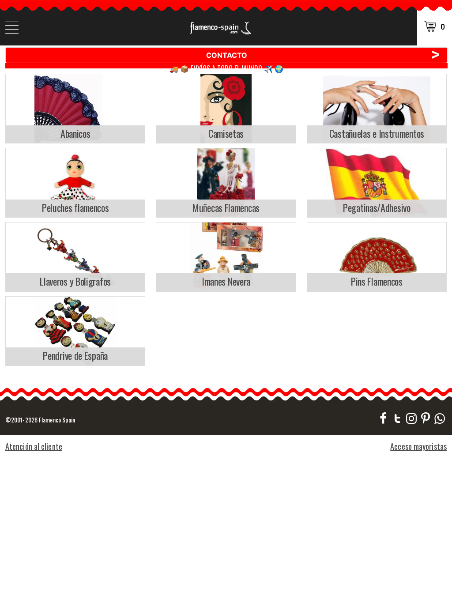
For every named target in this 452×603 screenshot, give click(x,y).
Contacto (323, 54)
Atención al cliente (33, 446)
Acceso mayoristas (418, 446)
